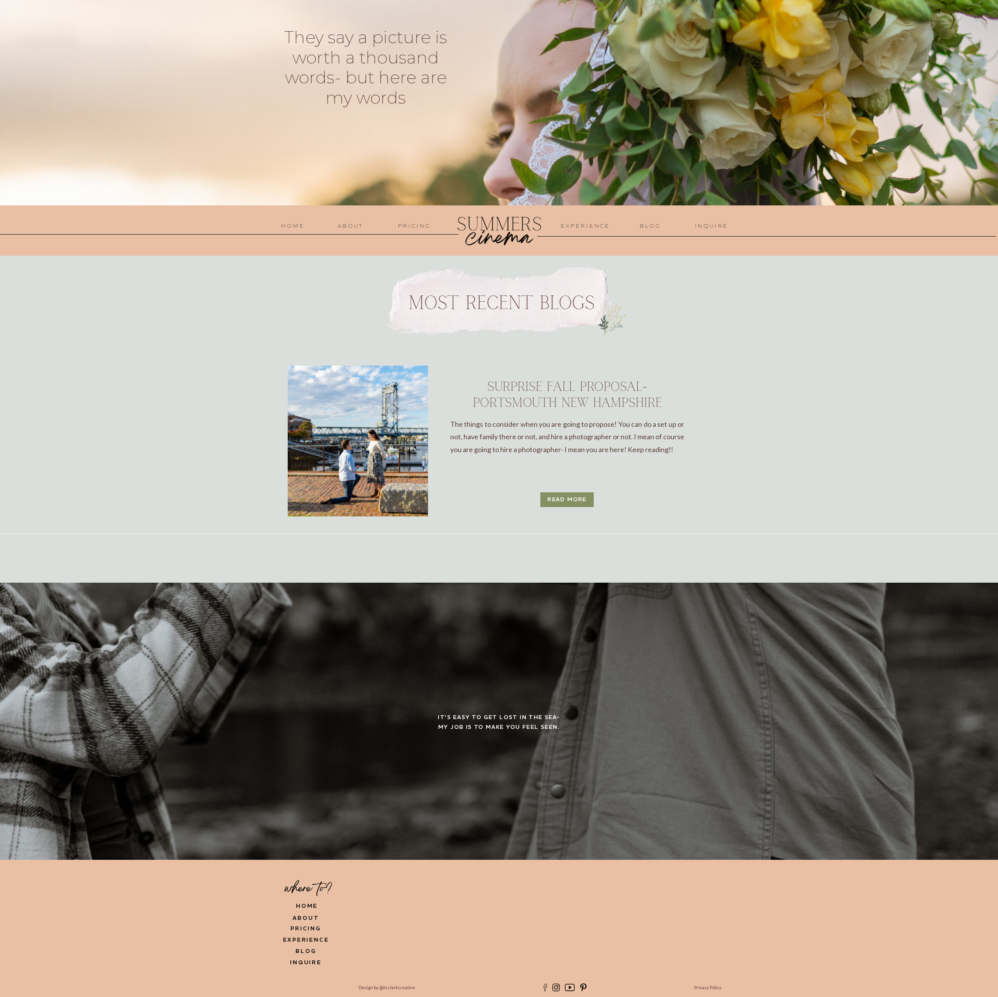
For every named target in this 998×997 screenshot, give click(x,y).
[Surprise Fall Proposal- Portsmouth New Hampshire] (358, 441)
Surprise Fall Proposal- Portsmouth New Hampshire (567, 395)
